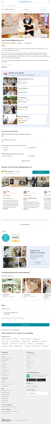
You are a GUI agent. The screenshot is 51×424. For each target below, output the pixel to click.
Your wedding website (31, 354)
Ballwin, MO (28, 43)
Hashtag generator (6, 392)
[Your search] (4, 15)
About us (3, 356)
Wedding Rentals (35, 341)
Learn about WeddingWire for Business (10, 411)
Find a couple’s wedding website (8, 406)
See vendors (38, 262)
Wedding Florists (5, 341)
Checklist (28, 356)
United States (33, 393)
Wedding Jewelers (36, 346)
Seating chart (29, 364)
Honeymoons (4, 402)
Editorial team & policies (7, 358)
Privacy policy (4, 369)
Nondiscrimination (5, 360)
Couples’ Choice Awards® (7, 384)
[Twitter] (30, 386)
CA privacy (4, 373)
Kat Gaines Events (23, 107)
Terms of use (4, 367)
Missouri (3, 5)
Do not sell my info (6, 371)
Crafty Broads (16, 329)
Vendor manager (30, 362)
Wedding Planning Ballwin (19, 318)
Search (43, 9)
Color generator (5, 398)
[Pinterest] (33, 386)
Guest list (28, 358)
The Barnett (26, 295)
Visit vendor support (6, 413)
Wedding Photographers (7, 339)
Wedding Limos (31, 343)
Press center (4, 364)
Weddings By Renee (23, 116)
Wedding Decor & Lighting (7, 346)
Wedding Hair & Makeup (26, 339)
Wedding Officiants (26, 341)
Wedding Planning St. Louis (7, 318)
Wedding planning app (6, 390)
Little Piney (6, 295)
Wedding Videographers (15, 341)
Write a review (40, 172)
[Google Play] (41, 381)
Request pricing (25, 324)
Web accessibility (5, 375)
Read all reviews (25, 224)
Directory (3, 380)
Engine (28, 365)
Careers (3, 362)
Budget (28, 360)
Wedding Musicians (40, 343)
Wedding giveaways (6, 394)
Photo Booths (44, 341)
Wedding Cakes (22, 343)
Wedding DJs (16, 339)
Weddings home (5, 354)
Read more (4, 67)
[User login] (48, 2)
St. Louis (9, 5)
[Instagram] (36, 386)
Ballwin (13, 5)
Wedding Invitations (18, 346)
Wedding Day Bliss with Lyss (25, 79)
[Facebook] (28, 386)
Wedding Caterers (36, 339)
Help (28, 369)
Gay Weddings (5, 386)
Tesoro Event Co (22, 97)
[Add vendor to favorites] (47, 15)
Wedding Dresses (13, 343)
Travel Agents (27, 346)
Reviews (3, 382)
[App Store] (31, 381)
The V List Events (23, 88)
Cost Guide (29, 367)
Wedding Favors (45, 346)
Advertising (4, 365)
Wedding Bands (5, 343)
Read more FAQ (25, 161)
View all (44, 35)
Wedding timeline (5, 396)
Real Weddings (5, 400)
